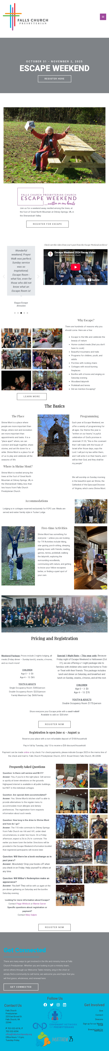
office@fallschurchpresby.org (19, 1034)
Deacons (99, 1019)
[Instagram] (58, 1005)
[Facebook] (45, 1005)
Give (101, 1011)
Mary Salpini (31, 915)
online (26, 752)
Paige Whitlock (23, 903)
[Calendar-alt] (64, 1005)
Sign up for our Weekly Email (93, 1024)
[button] (54, 78)
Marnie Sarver (39, 903)
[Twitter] (52, 1005)
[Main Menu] (103, 17)
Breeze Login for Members (95, 1030)
